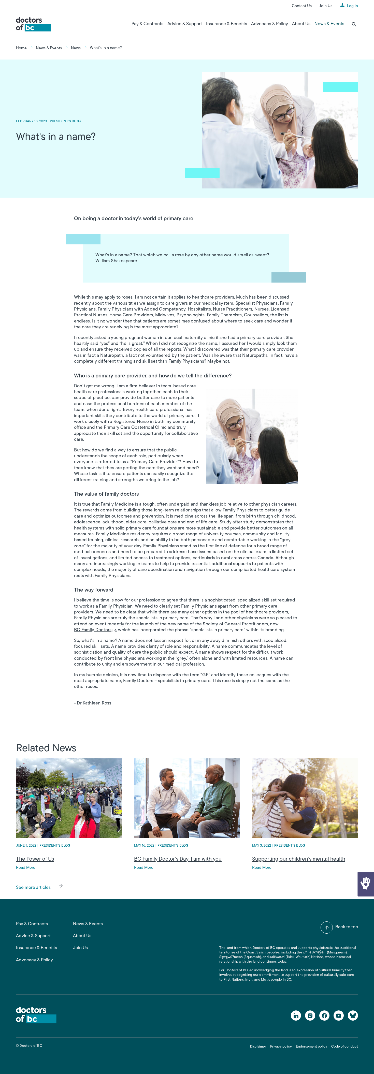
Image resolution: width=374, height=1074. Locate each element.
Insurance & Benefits (226, 24)
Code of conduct (344, 1047)
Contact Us (302, 6)
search (354, 24)
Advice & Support (184, 24)
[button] (365, 884)
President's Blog (65, 121)
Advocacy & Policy (269, 24)
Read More (25, 868)
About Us (301, 24)
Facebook (324, 1015)
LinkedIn (296, 1015)
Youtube (339, 1015)
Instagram (310, 1015)
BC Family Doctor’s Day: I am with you (178, 859)
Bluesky (353, 1015)
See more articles (33, 888)
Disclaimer (258, 1047)
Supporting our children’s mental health (298, 859)
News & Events (329, 24)
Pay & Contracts (147, 24)
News (76, 48)
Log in (352, 6)
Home (21, 48)
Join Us (325, 6)
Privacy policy (281, 1047)
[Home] (33, 24)
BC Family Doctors (92, 630)
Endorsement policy (311, 1047)
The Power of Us (35, 859)
